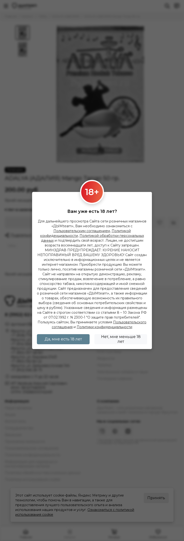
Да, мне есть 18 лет (63, 339)
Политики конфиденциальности (104, 327)
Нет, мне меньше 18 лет (121, 339)
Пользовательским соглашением (81, 231)
